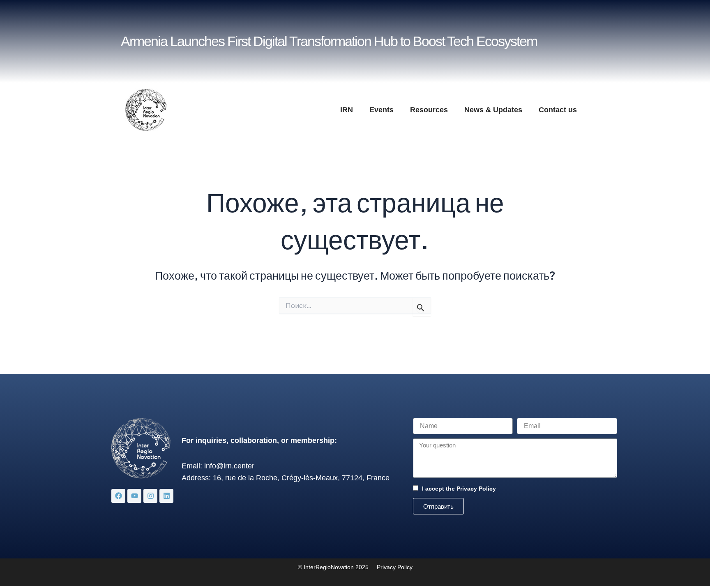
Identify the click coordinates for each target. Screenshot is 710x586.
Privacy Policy (476, 488)
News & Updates (493, 110)
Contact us (558, 110)
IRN (346, 110)
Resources (429, 110)
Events (381, 110)
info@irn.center (229, 466)
